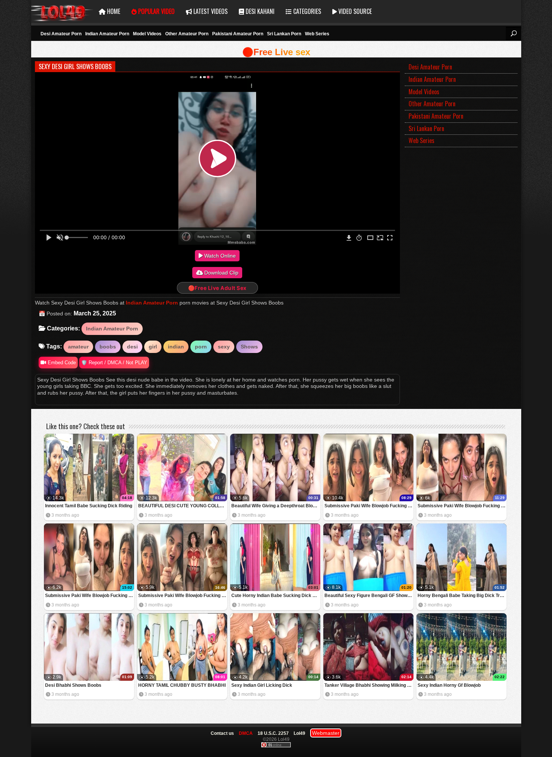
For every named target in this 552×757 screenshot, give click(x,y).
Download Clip (220, 273)
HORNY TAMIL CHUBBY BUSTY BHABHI (182, 685)
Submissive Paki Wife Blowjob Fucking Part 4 (368, 505)
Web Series (317, 33)
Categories (306, 11)
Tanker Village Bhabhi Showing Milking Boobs (368, 685)
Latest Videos (210, 11)
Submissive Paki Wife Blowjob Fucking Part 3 (462, 505)
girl (153, 347)
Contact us (222, 733)
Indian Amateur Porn (107, 33)
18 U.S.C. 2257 (273, 733)
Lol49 (62, 11)
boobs (108, 347)
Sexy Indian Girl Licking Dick (261, 685)
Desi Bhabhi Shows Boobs (73, 685)
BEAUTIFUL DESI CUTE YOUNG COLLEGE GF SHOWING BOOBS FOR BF (182, 505)
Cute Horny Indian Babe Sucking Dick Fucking (275, 595)
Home (113, 11)
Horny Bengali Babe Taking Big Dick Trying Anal (462, 595)
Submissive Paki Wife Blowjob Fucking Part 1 (182, 595)
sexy (224, 347)
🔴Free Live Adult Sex (217, 288)
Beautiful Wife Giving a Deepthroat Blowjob (275, 505)
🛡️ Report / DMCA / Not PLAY (114, 362)
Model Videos (147, 33)
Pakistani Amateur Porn (237, 33)
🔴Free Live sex (276, 52)
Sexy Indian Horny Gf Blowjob (449, 685)
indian (176, 347)
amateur (78, 347)
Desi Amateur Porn (61, 33)
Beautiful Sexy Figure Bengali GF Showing (368, 595)
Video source (354, 11)
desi (132, 347)
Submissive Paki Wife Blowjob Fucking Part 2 (89, 595)
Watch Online (219, 256)
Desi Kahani (259, 11)
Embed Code (61, 362)
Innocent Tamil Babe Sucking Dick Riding (88, 505)
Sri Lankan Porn (284, 33)
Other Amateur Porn (186, 33)
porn (201, 347)
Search (513, 33)
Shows (249, 347)
